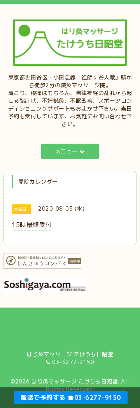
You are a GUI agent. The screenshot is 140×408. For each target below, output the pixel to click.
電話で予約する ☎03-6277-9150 (71, 397)
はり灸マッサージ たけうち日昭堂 (75, 381)
